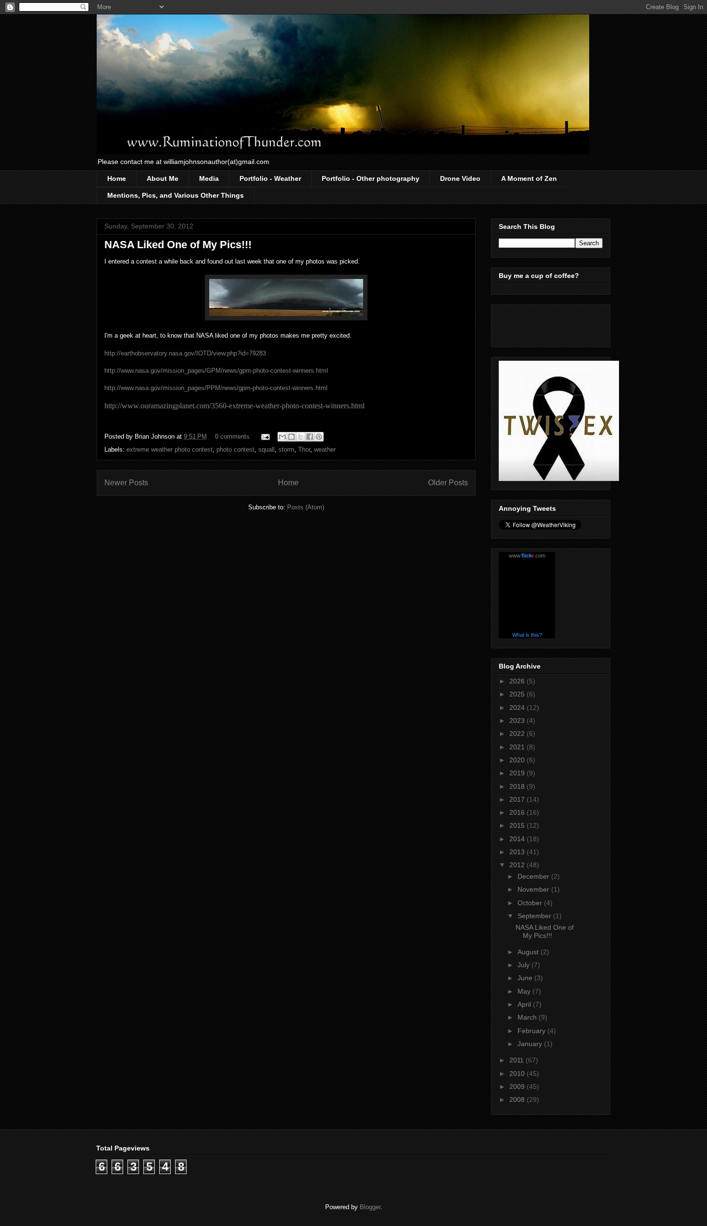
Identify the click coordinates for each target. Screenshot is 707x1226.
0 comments (232, 436)
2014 (518, 839)
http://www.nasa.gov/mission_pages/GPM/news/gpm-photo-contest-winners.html (216, 370)
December (534, 876)
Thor (304, 449)
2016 (518, 812)
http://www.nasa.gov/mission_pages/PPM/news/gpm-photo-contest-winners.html (216, 388)
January (531, 1044)
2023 (518, 720)
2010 (518, 1073)
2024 (518, 707)
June (526, 978)
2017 (518, 799)
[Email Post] (265, 436)
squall (266, 449)
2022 (518, 733)
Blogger (370, 1207)
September (535, 916)
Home (116, 178)
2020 (518, 760)
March (528, 1017)
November (534, 889)
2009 (518, 1086)
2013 (518, 852)
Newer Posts (126, 483)
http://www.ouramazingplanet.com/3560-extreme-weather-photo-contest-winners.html (234, 406)
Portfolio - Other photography (370, 178)
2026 (518, 681)
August (529, 952)
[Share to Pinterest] (319, 437)
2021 (518, 747)
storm (286, 449)
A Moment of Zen (529, 178)
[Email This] (282, 437)
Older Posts (448, 483)
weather (325, 449)
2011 (517, 1060)
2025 (518, 694)
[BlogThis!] (291, 437)
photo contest (235, 449)
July (524, 965)
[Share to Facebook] (310, 437)
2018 (518, 786)
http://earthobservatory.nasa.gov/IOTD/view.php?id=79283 (185, 353)
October (531, 903)
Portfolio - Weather (270, 178)
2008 (518, 1099)
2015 (518, 825)
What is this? (527, 635)
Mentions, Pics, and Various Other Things (175, 195)
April (525, 1004)
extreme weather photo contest (169, 449)
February (532, 1031)
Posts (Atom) (305, 507)
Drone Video (460, 178)
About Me (162, 178)
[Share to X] (300, 437)
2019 (518, 773)
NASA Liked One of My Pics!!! (178, 245)
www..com (527, 555)
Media (209, 178)
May (525, 991)
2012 (518, 865)
